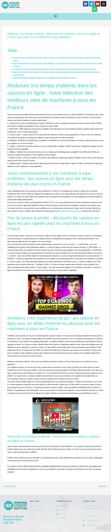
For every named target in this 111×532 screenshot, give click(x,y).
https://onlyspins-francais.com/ (69, 211)
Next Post (104, 486)
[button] (55, 16)
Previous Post (8, 486)
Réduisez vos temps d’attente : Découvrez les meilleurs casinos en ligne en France (44, 78)
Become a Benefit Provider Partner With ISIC (13, 519)
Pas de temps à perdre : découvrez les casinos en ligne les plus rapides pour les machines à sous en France (54, 69)
